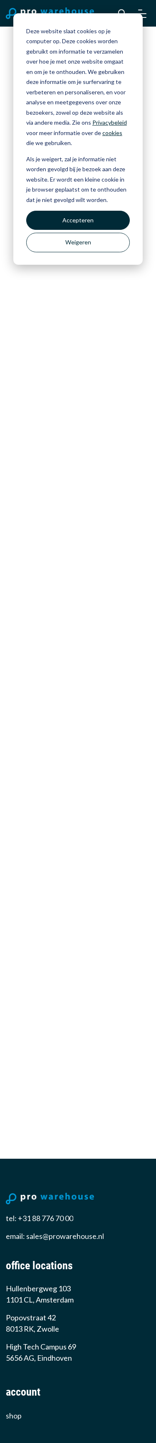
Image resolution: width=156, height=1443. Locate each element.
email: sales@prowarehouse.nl (55, 1236)
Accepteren (78, 220)
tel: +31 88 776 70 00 (39, 1218)
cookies (112, 132)
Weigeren (78, 242)
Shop (14, 1415)
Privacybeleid (109, 122)
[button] (142, 13)
